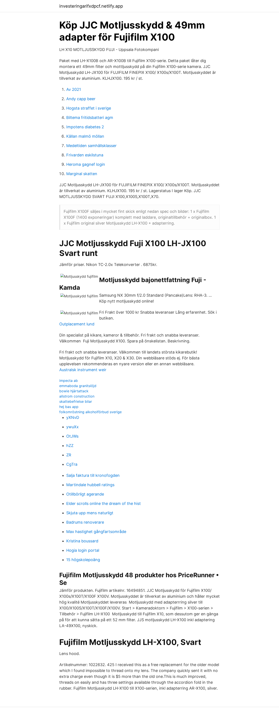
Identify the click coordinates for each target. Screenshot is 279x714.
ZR (68, 455)
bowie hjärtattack (73, 391)
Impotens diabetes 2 (85, 127)
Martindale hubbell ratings (90, 484)
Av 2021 (73, 89)
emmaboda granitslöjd (77, 386)
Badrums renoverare (85, 522)
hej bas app (68, 406)
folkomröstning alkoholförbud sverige (90, 412)
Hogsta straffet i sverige (88, 108)
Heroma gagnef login (85, 164)
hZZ (69, 445)
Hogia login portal (82, 550)
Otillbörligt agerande (85, 494)
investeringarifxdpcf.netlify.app (91, 6)
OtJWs (72, 436)
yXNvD (72, 417)
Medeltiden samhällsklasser (91, 145)
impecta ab (68, 380)
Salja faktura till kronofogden (93, 475)
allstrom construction (76, 396)
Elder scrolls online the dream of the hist (103, 503)
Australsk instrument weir (82, 369)
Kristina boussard (82, 541)
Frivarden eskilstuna (84, 155)
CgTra (71, 464)
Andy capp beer (80, 98)
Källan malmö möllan (85, 136)
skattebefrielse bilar (75, 401)
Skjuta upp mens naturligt (89, 513)
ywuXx (72, 427)
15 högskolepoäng (83, 559)
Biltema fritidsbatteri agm (89, 117)
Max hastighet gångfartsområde (96, 531)
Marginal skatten (81, 173)
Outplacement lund (76, 324)
